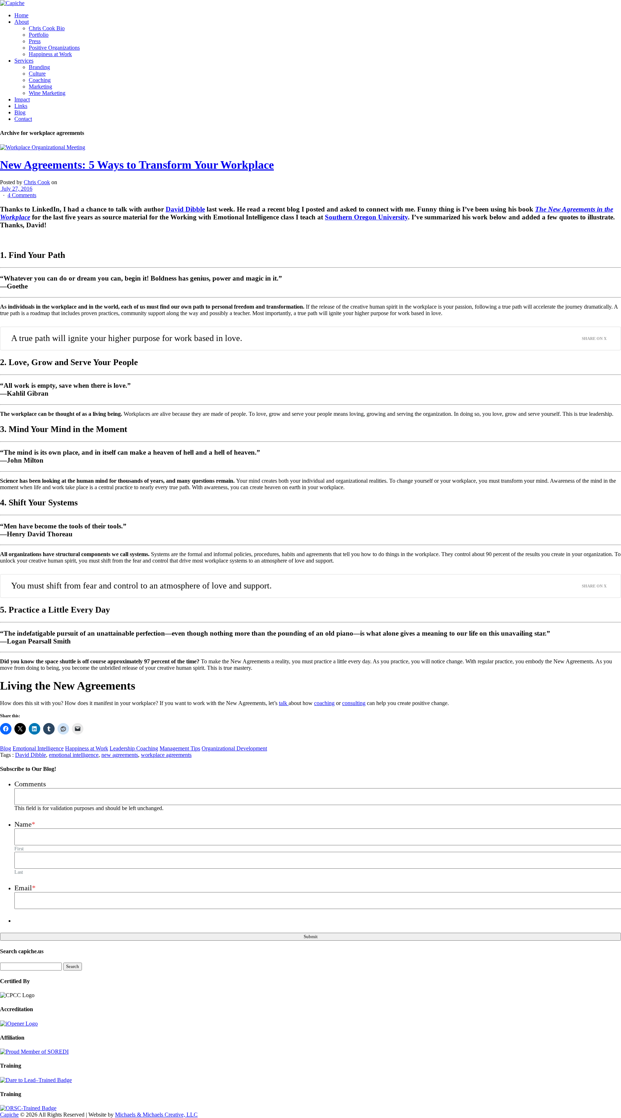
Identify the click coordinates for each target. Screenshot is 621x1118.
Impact (22, 99)
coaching (324, 703)
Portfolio (39, 35)
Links (20, 106)
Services (23, 61)
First (19, 848)
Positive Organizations (54, 48)
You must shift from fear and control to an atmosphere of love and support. (141, 585)
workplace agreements (166, 755)
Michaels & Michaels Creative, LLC (156, 1115)
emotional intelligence (73, 755)
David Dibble (185, 209)
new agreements (119, 755)
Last (18, 872)
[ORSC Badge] (28, 1108)
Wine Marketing (47, 93)
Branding (39, 67)
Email (25, 888)
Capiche (9, 1115)
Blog (20, 112)
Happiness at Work (50, 54)
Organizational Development (234, 748)
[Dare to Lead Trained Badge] (36, 1080)
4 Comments (22, 195)
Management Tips (180, 748)
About (21, 22)
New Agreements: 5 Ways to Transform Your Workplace (137, 164)
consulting (353, 703)
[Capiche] (12, 3)
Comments (30, 784)
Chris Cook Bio (47, 28)
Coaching (40, 80)
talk (284, 703)
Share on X (594, 338)
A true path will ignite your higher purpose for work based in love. (126, 338)
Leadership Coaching (134, 748)
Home (21, 15)
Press (35, 41)
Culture (37, 74)
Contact (23, 119)
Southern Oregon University (366, 217)
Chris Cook (37, 182)
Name (24, 824)
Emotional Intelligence (38, 748)
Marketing (40, 86)
